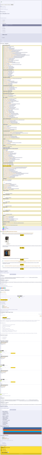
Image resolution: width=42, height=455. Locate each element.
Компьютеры (5, 124)
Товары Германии (6, 194)
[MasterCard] (4, 306)
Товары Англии (6, 190)
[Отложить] (1, 355)
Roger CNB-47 (3, 358)
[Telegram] (5, 288)
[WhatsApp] (4, 288)
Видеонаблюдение (6, 45)
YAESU (41, 315)
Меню (3, 37)
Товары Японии (6, 211)
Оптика (4, 138)
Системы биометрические (8, 162)
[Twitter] (2, 431)
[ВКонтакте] (0, 288)
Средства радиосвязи (7, 165)
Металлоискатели (6, 130)
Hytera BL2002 (3, 386)
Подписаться (13, 274)
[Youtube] (2, 432)
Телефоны (5, 178)
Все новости (2, 276)
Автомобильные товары (7, 85)
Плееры (4, 145)
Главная (3, 20)
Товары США (5, 206)
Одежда (4, 223)
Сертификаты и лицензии (8, 24)
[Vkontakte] (3, 427)
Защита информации (7, 118)
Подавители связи (6, 147)
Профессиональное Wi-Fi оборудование (10, 148)
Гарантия (3, 30)
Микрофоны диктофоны (7, 134)
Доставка (3, 28)
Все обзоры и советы (3, 281)
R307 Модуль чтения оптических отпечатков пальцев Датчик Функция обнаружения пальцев (17, 233)
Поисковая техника (6, 77)
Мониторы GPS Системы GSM (8, 69)
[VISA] (3, 305)
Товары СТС (5, 202)
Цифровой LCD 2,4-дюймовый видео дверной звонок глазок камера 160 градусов (15, 258)
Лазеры (4, 215)
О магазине (4, 23)
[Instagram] (2, 433)
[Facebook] (2, 429)
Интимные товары (6, 221)
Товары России (5, 198)
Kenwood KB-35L (3, 372)
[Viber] (3, 288)
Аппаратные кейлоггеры (7, 91)
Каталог (3, 21)
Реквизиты (6, 25)
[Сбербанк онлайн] (5, 307)
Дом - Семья (5, 97)
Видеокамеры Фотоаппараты (8, 93)
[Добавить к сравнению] (1, 354)
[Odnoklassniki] (2, 430)
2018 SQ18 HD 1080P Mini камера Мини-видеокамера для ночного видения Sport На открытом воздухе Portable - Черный (22, 267)
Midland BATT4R (3, 343)
